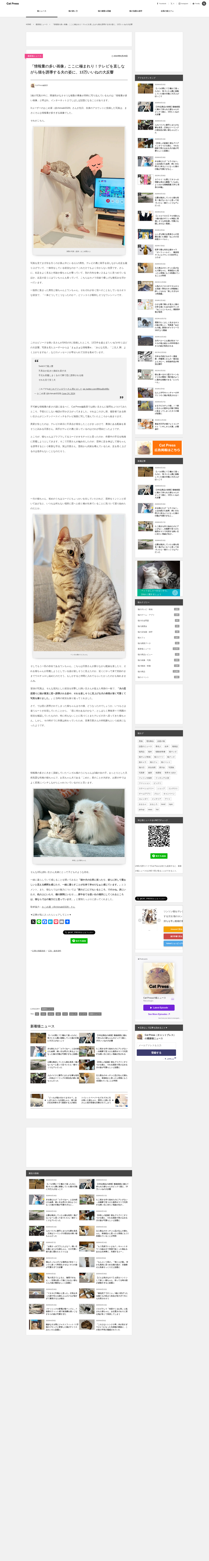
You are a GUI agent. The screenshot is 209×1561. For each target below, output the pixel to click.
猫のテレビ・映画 (158, 609)
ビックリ (83, 1014)
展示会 (162, 767)
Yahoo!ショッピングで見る (176, 943)
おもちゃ (142, 804)
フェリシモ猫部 (145, 778)
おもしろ (73, 1014)
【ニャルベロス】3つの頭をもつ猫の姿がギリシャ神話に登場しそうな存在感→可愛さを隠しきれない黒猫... (167, 220)
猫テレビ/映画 (145, 757)
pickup (51, 1014)
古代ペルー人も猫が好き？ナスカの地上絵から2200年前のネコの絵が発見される (167, 343)
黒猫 (141, 741)
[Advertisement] (78, 38)
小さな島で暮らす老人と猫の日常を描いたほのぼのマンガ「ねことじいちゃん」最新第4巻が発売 (167, 308)
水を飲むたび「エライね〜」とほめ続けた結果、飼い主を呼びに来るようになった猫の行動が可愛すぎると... (61, 1202)
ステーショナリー (146, 788)
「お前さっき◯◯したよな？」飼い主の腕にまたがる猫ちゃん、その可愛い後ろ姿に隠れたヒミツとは (61, 1249)
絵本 (166, 746)
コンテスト (173, 788)
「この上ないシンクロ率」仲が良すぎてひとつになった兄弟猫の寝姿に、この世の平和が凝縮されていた (112, 1327)
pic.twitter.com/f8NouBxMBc (96, 389)
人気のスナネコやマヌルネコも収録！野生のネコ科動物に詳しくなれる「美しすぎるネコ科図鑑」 (167, 290)
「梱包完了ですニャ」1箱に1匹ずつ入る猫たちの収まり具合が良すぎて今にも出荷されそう (112, 1295)
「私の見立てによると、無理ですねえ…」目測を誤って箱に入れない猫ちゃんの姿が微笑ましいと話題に (61, 1280)
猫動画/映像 (160, 752)
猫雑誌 (175, 746)
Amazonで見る (176, 929)
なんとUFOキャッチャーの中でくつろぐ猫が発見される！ (167, 394)
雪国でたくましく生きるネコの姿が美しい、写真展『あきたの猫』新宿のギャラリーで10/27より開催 (167, 326)
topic (58, 1014)
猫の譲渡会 (158, 626)
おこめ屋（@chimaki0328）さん (58, 907)
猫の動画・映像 (158, 666)
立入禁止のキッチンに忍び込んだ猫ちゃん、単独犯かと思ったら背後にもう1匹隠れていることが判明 (112, 1078)
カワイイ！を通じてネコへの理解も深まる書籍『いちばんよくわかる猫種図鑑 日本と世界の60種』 (167, 183)
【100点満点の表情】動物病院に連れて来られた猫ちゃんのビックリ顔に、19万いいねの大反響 (112, 1038)
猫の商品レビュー (158, 654)
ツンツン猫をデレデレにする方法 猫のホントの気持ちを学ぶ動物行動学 (176, 916)
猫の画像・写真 (158, 660)
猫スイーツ (159, 757)
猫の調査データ (158, 643)
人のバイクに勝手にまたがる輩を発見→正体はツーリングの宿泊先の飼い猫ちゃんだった (63, 1078)
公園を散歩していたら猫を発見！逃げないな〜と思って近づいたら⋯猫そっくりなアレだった (63, 1064)
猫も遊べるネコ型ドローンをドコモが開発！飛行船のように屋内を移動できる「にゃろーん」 (167, 378)
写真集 (171, 767)
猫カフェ (158, 638)
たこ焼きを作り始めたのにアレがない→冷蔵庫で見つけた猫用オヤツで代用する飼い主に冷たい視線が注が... (112, 1202)
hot (37, 1014)
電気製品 (150, 741)
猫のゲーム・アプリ (158, 615)
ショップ (161, 788)
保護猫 (158, 773)
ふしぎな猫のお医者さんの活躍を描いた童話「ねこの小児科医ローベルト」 (167, 236)
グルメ (157, 794)
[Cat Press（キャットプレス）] (13, 3)
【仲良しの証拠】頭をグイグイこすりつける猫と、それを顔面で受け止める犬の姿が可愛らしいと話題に (112, 1064)
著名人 (158, 746)
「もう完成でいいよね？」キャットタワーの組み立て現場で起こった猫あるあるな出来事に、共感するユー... (112, 1249)
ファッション (144, 783)
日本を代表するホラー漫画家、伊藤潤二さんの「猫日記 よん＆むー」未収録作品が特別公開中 (167, 360)
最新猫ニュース (35, 56)
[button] (204, 3)
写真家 (141, 773)
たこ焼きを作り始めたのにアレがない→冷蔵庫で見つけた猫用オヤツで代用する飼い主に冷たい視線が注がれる (112, 1051)
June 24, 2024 (68, 393)
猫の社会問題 (158, 621)
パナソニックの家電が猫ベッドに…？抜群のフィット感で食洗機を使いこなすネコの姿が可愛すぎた (61, 1311)
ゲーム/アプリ (145, 794)
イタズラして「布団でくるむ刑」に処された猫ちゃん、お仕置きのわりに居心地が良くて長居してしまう (112, 1311)
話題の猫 (161, 741)
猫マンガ (172, 752)
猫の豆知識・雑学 (158, 632)
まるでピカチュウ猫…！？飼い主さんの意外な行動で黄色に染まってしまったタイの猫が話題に (167, 410)
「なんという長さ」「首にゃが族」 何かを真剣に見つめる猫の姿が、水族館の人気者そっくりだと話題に (112, 1264)
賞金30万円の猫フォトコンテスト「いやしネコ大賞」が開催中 (167, 426)
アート (167, 799)
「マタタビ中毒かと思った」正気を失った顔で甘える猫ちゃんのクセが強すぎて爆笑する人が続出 (61, 1295)
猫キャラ (142, 762)
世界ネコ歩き (170, 773)
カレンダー (143, 799)
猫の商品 (158, 672)
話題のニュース (95, 1014)
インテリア (156, 799)
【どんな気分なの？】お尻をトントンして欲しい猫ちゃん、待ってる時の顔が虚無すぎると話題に (112, 1280)
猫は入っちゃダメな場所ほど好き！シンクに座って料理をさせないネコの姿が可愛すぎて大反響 (61, 1264)
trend (65, 1014)
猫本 (150, 752)
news (43, 1014)
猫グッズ (171, 757)
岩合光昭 (152, 767)
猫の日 (141, 767)
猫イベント (165, 762)
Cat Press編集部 (41, 85)
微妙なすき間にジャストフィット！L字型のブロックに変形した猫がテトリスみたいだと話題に (62, 1327)
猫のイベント (158, 677)
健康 (150, 773)
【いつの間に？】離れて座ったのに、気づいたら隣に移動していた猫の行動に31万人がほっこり (63, 1038)
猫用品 (141, 752)
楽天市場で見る (176, 936)
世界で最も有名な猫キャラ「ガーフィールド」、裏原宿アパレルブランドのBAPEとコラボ (167, 253)
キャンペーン (169, 794)
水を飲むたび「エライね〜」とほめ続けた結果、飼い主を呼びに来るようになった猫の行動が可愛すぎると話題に (63, 1051)
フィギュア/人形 (162, 778)
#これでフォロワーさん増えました (65, 389)
